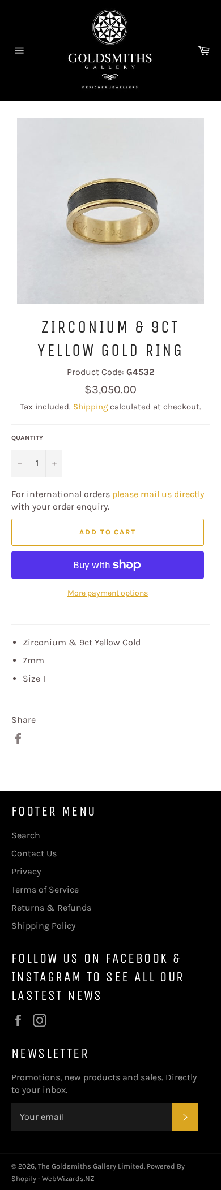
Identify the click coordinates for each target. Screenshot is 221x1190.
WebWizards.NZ (68, 1178)
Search (25, 835)
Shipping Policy (43, 925)
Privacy (26, 871)
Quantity (27, 438)
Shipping (90, 407)
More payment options (107, 593)
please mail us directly (158, 494)
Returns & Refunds (51, 907)
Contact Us (34, 853)
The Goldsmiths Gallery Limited (91, 1166)
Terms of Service (45, 889)
